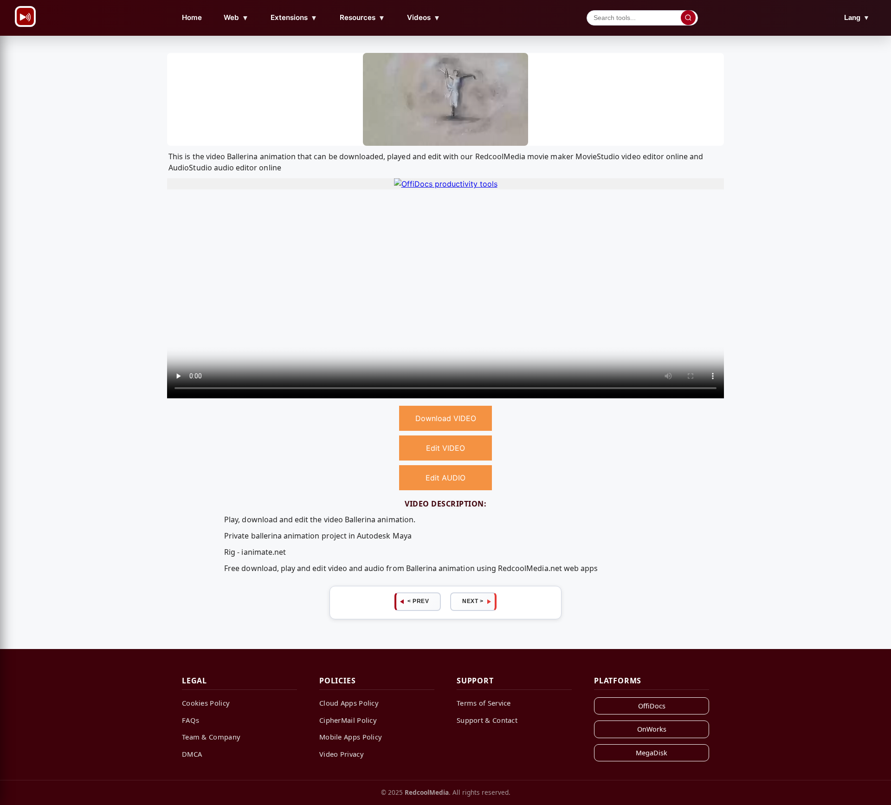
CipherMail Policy (348, 720)
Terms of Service (484, 703)
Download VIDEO (445, 418)
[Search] (688, 17)
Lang (857, 17)
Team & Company (211, 736)
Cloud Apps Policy (349, 703)
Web (236, 17)
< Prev (418, 601)
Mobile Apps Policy (350, 736)
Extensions (294, 17)
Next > (472, 601)
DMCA (192, 754)
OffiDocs (651, 705)
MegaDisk (651, 752)
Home (192, 17)
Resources (362, 17)
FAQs (190, 720)
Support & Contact (487, 720)
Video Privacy (341, 754)
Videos (423, 17)
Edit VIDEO (445, 448)
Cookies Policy (206, 703)
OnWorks (651, 729)
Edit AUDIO (445, 477)
